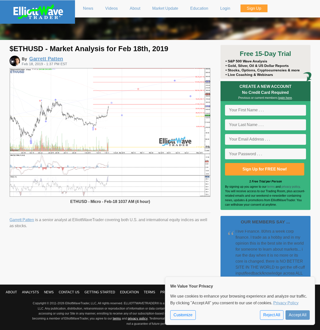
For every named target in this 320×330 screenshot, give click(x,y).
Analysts (30, 292)
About (11, 292)
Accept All (297, 315)
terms (271, 186)
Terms (149, 292)
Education (129, 292)
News (49, 292)
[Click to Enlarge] (110, 195)
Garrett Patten (22, 220)
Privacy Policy (285, 303)
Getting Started (99, 292)
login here (285, 98)
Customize (183, 315)
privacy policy (291, 186)
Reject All (271, 315)
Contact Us (69, 292)
